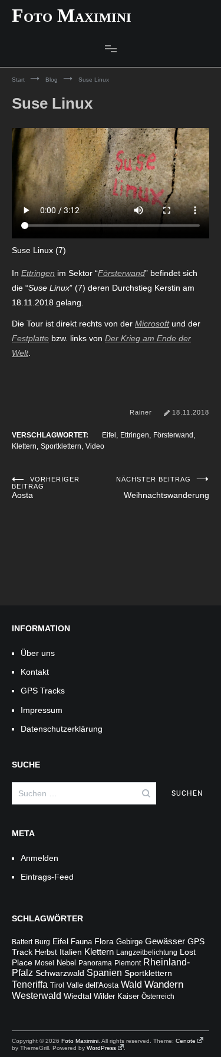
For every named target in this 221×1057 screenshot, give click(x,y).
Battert (22, 942)
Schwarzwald (59, 973)
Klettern (24, 446)
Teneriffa (30, 984)
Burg (42, 942)
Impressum (41, 710)
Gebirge (129, 941)
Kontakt (35, 671)
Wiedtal (77, 996)
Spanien (104, 973)
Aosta (46, 488)
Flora (104, 941)
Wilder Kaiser (116, 996)
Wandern (163, 984)
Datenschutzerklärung (62, 728)
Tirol (57, 985)
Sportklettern (61, 446)
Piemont (127, 963)
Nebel (66, 963)
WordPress (101, 1048)
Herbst (46, 952)
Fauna (81, 941)
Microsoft (152, 323)
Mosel (44, 963)
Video (94, 446)
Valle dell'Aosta (92, 985)
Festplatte (30, 338)
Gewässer (165, 941)
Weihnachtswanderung (162, 488)
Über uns (38, 653)
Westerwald (36, 996)
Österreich (157, 996)
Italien (71, 952)
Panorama (95, 963)
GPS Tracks (43, 690)
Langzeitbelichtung (146, 952)
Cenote (186, 1041)
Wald (131, 984)
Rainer (141, 412)
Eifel (109, 435)
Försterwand (121, 273)
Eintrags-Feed (47, 876)
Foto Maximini (71, 15)
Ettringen (38, 273)
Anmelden (39, 858)
